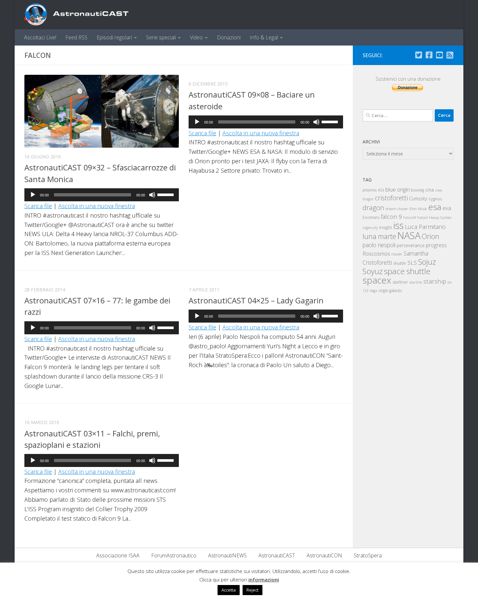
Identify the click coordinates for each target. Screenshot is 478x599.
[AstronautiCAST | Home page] (81, 14)
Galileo (445, 217)
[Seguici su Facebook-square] (429, 55)
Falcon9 (409, 217)
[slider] (166, 194)
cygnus (435, 199)
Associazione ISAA (117, 555)
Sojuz (427, 262)
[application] (101, 194)
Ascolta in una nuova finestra (96, 206)
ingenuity (370, 227)
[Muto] (152, 195)
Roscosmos (376, 253)
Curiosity (418, 198)
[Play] (33, 195)
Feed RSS (76, 37)
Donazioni (229, 37)
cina (429, 190)
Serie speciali (161, 37)
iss (398, 225)
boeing (417, 190)
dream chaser (397, 208)
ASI (381, 190)
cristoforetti (391, 197)
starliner (400, 282)
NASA (408, 235)
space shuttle (407, 271)
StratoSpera (368, 555)
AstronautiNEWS (227, 555)
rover (397, 254)
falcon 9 (391, 216)
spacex (377, 280)
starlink (415, 282)
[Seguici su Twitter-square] (418, 55)
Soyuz (373, 271)
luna (370, 236)
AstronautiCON (324, 555)
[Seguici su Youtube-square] (439, 55)
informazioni (263, 579)
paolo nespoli (379, 245)
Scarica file (38, 206)
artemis (370, 190)
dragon (373, 207)
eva (447, 208)
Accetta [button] (228, 590)
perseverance (411, 245)
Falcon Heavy (428, 217)
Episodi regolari (114, 37)
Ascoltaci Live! (40, 37)
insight (385, 227)
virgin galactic (390, 290)
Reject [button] (252, 590)
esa (434, 207)
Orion (430, 236)
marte (387, 236)
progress (436, 245)
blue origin (397, 189)
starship (434, 281)
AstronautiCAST (277, 555)
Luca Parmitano (425, 227)
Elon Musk (418, 208)
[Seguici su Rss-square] (450, 55)
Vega (373, 290)
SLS (412, 262)
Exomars (371, 217)
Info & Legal (264, 37)
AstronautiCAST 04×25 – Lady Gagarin (256, 300)
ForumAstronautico (173, 555)
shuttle (399, 263)
